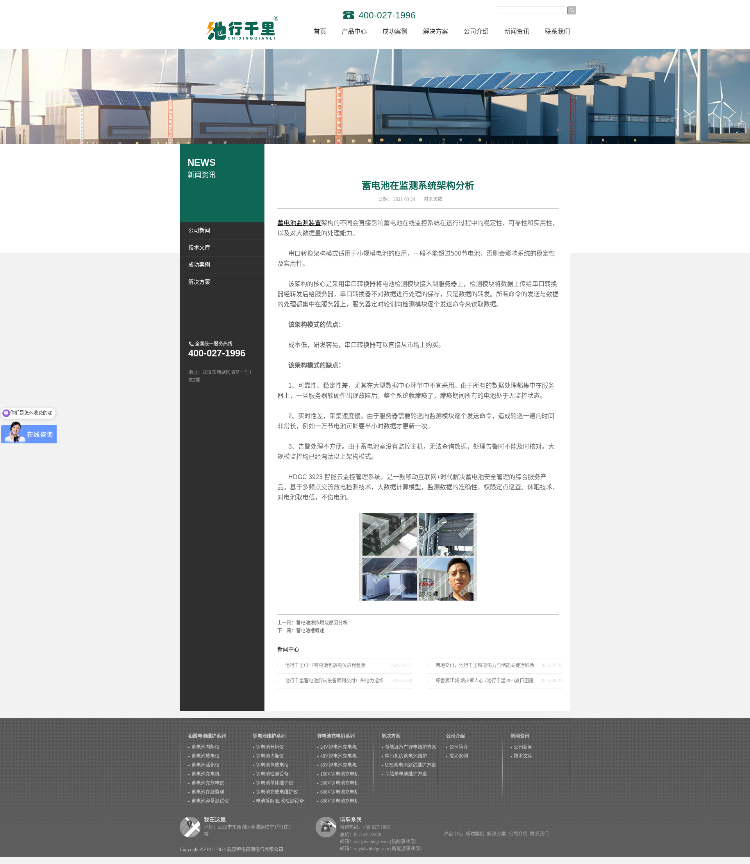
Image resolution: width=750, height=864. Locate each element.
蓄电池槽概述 (310, 630)
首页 (320, 31)
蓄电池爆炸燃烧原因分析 (322, 623)
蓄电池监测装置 (299, 223)
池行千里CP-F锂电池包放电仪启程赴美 (325, 665)
